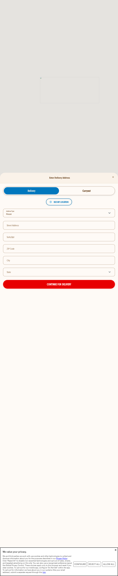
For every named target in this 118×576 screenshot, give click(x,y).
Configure (80, 564)
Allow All (108, 564)
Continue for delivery (59, 284)
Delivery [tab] (31, 191)
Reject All (94, 564)
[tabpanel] (59, 244)
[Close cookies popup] (115, 550)
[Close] (113, 177)
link (44, 572)
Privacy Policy (61, 558)
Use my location (61, 201)
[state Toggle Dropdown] (110, 272)
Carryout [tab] (87, 191)
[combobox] (54, 272)
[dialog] (59, 561)
